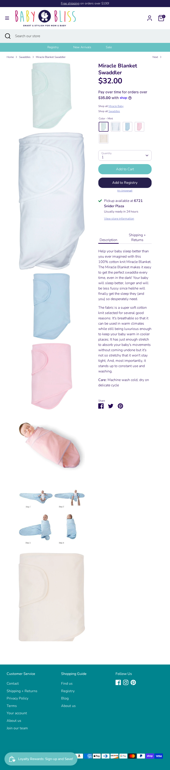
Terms (12, 705)
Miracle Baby (116, 106)
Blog (65, 698)
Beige (103, 139)
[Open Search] (7, 36)
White (115, 127)
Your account (17, 713)
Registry (53, 47)
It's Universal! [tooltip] (124, 190)
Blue (127, 127)
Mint (103, 127)
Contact (13, 683)
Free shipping (70, 3)
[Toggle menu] (7, 18)
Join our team (17, 728)
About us (14, 720)
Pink (139, 127)
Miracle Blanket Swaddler (51, 57)
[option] (58, 47)
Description (108, 240)
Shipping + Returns (137, 237)
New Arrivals (82, 47)
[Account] (149, 16)
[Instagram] (125, 682)
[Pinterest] (133, 682)
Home (10, 57)
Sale (109, 47)
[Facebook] (118, 682)
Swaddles (25, 57)
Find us (67, 683)
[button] (125, 183)
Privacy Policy (17, 698)
